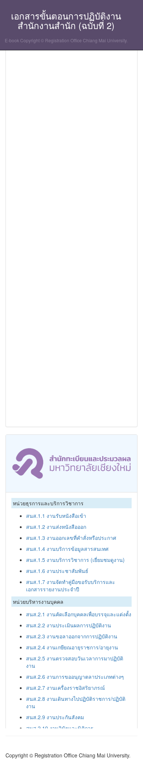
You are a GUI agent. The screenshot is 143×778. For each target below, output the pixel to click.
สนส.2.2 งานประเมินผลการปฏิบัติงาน (68, 625)
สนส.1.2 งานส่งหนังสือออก (56, 526)
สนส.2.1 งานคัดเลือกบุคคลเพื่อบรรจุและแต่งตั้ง (78, 614)
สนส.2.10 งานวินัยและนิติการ (60, 728)
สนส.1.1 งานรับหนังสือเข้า (56, 515)
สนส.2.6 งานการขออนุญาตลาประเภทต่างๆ (75, 676)
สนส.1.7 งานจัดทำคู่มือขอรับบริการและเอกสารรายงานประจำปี (70, 585)
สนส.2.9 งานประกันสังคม (55, 717)
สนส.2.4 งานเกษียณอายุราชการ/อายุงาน (72, 647)
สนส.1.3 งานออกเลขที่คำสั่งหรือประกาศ (71, 537)
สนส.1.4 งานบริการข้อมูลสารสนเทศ (67, 548)
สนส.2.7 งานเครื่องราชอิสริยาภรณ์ (65, 687)
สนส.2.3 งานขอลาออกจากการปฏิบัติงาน (71, 636)
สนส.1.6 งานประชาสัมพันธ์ (57, 570)
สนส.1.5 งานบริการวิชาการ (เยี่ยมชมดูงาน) (75, 559)
